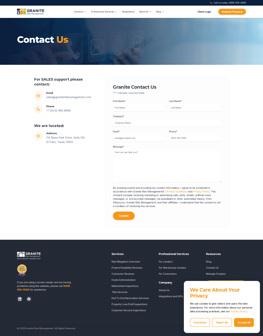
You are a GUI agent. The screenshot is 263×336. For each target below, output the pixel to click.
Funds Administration (123, 279)
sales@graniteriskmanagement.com (68, 97)
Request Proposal (232, 11)
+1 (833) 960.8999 (58, 110)
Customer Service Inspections (129, 310)
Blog (158, 11)
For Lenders (165, 261)
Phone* (173, 131)
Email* (116, 131)
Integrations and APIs (171, 296)
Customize (199, 322)
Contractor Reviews (123, 273)
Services (78, 11)
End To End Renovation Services (130, 298)
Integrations (128, 11)
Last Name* (175, 101)
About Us (143, 11)
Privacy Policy (201, 191)
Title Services (119, 292)
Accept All (244, 322)
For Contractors (168, 273)
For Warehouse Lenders (172, 267)
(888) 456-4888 (237, 2)
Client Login (204, 11)
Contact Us (212, 267)
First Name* (119, 101)
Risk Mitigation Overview (126, 261)
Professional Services (102, 11)
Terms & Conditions (176, 191)
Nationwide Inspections (125, 285)
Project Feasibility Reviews (127, 267)
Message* (118, 146)
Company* (118, 116)
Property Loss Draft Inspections (129, 304)
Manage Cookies (216, 273)
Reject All (222, 322)
